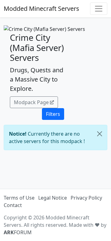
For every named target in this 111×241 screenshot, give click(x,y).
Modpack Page (31, 102)
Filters (53, 114)
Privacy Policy (86, 197)
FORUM (18, 232)
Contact (13, 205)
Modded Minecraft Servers (41, 8)
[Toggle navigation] (98, 8)
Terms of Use (19, 197)
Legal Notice (52, 197)
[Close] (99, 133)
